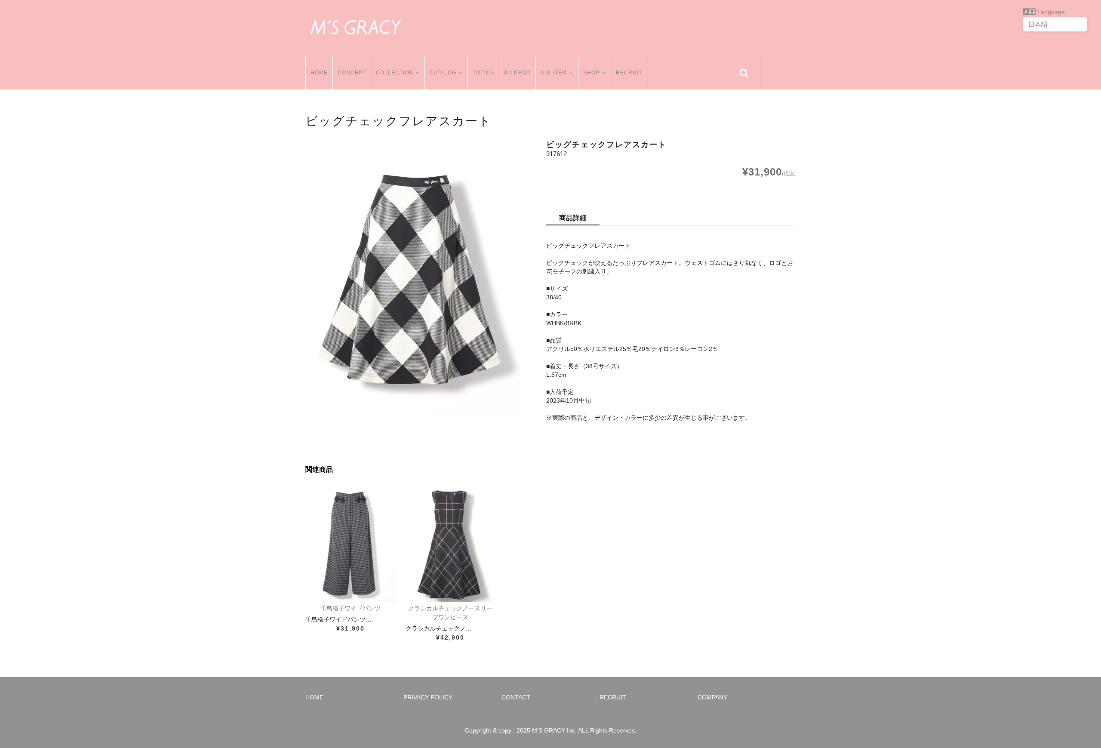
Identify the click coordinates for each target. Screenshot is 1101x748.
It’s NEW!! (517, 73)
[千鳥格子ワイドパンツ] (350, 544)
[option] (412, 278)
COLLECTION (394, 73)
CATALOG (443, 73)
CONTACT (515, 697)
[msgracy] (355, 25)
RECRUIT (629, 73)
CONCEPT (352, 73)
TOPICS (483, 73)
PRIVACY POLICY (427, 697)
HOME (319, 73)
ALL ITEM (554, 73)
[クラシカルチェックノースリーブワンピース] (451, 544)
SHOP (591, 73)
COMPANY (712, 697)
